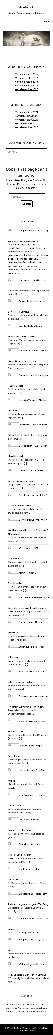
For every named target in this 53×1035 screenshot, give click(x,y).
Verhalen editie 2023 (26, 119)
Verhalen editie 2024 (26, 123)
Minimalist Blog (41, 1028)
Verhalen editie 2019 (26, 85)
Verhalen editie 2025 (26, 127)
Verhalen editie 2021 (26, 112)
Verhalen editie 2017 (26, 78)
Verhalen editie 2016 (26, 74)
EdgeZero (26, 6)
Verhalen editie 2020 (26, 89)
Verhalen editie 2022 (26, 116)
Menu (47, 21)
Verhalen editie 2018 (26, 81)
